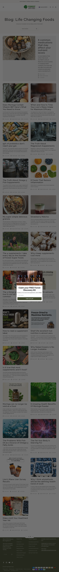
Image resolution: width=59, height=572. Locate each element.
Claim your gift (29, 298)
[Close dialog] (41, 272)
